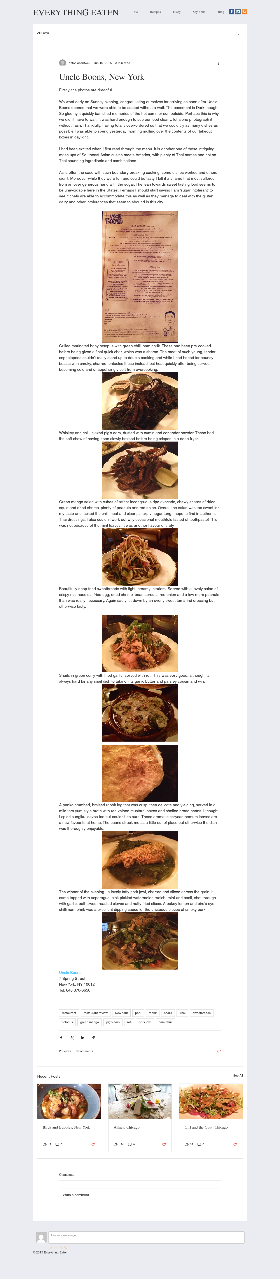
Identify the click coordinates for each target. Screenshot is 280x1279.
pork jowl (145, 1022)
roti (129, 1022)
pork (138, 1013)
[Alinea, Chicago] (140, 1101)
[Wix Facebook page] (231, 11)
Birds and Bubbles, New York (66, 1127)
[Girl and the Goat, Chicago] (211, 1101)
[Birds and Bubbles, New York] (69, 1101)
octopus (67, 1022)
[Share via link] (93, 1038)
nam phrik (165, 1022)
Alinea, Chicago (127, 1127)
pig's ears (113, 1022)
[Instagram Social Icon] (238, 11)
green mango (89, 1022)
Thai (182, 1013)
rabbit (153, 1013)
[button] (237, 33)
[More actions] (218, 63)
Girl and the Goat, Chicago (206, 1127)
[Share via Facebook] (61, 1038)
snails (168, 1013)
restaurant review (96, 1013)
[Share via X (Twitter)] (72, 1038)
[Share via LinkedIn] (82, 1038)
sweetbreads (202, 1013)
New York (121, 1013)
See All (238, 1075)
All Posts (43, 33)
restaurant (69, 1013)
